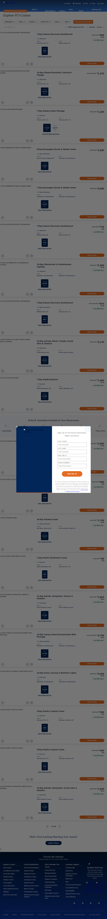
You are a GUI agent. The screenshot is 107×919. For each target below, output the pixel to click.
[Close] (88, 428)
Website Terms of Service (73, 491)
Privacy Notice (84, 489)
